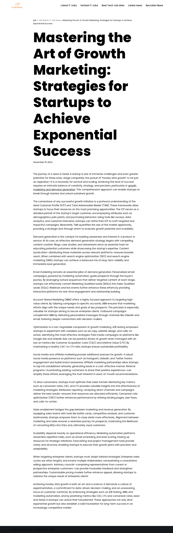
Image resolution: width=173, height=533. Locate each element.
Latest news (135, 5)
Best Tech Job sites (113, 5)
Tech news (48, 529)
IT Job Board (42, 20)
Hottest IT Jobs (89, 5)
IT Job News (55, 20)
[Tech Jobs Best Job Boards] (18, 5)
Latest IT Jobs (69, 5)
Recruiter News (154, 5)
